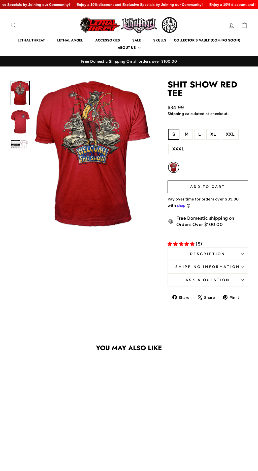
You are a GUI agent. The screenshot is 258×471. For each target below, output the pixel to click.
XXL (230, 134)
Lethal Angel (70, 40)
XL (213, 134)
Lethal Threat (32, 40)
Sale (137, 40)
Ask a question (207, 280)
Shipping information (207, 266)
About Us (127, 47)
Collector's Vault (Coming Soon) (207, 40)
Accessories (108, 40)
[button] (34, 433)
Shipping (176, 113)
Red (174, 167)
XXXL (178, 149)
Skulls (159, 40)
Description (207, 254)
